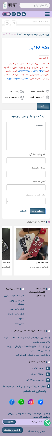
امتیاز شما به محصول (35, 195)
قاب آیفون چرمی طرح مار (38, 267)
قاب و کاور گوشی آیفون (14, 295)
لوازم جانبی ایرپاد (17, 309)
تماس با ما (19, 323)
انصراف (23, 211)
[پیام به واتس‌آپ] (47, 423)
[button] (24, 14)
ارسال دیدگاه (37, 211)
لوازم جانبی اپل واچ (16, 314)
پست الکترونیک (38, 168)
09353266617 (24, 71)
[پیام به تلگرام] (40, 402)
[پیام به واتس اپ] (14, 14)
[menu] (47, 14)
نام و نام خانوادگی (37, 154)
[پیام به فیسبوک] (12, 402)
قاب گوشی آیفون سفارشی (17, 302)
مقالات (21, 318)
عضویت (9, 421)
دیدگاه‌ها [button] (43, 106)
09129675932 (38, 71)
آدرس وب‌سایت (38, 181)
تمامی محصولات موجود (17, 78)
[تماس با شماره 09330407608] (19, 14)
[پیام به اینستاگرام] (30, 402)
